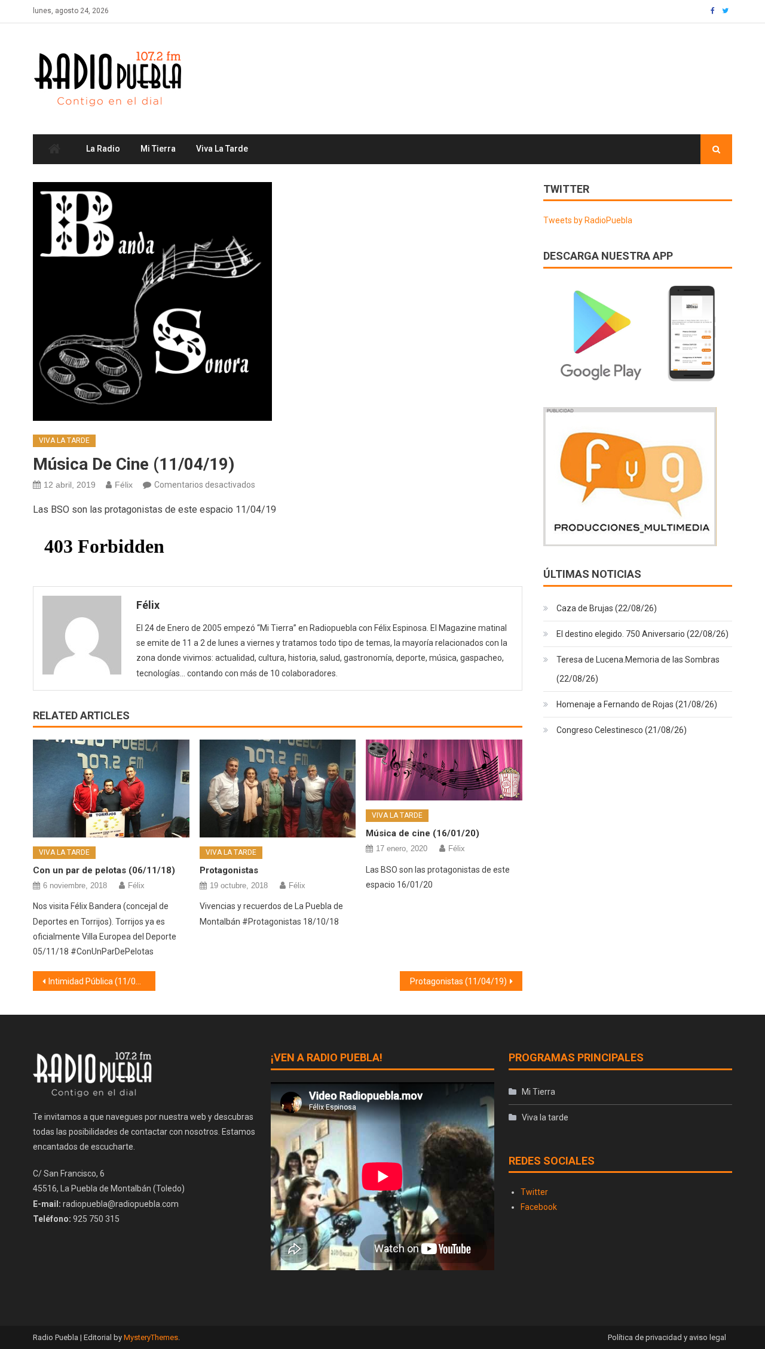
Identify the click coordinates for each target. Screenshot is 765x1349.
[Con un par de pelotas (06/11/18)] (111, 788)
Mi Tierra (158, 148)
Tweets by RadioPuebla (587, 220)
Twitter (534, 1192)
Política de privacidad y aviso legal (667, 1337)
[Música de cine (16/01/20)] (444, 770)
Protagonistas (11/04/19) (458, 981)
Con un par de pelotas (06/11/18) (104, 870)
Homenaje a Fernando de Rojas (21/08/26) (636, 704)
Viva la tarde (222, 148)
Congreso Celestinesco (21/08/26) (621, 730)
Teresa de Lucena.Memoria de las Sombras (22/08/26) (638, 669)
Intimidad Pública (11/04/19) (101, 981)
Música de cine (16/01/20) (422, 833)
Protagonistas (229, 870)
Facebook (539, 1207)
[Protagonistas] (278, 788)
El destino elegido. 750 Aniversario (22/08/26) (642, 634)
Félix (124, 484)
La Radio (103, 148)
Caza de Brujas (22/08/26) (606, 608)
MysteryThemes (151, 1337)
